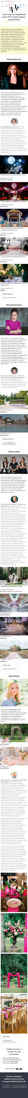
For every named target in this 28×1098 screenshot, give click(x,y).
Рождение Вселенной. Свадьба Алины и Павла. (13, 174)
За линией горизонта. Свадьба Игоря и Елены (13, 256)
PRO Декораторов (14, 21)
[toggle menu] (2, 1)
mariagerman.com (10, 443)
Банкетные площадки (19, 1086)
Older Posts (14, 1094)
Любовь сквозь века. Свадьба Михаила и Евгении (14, 201)
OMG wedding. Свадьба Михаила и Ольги (11, 586)
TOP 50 (6, 1086)
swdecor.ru (8, 1040)
